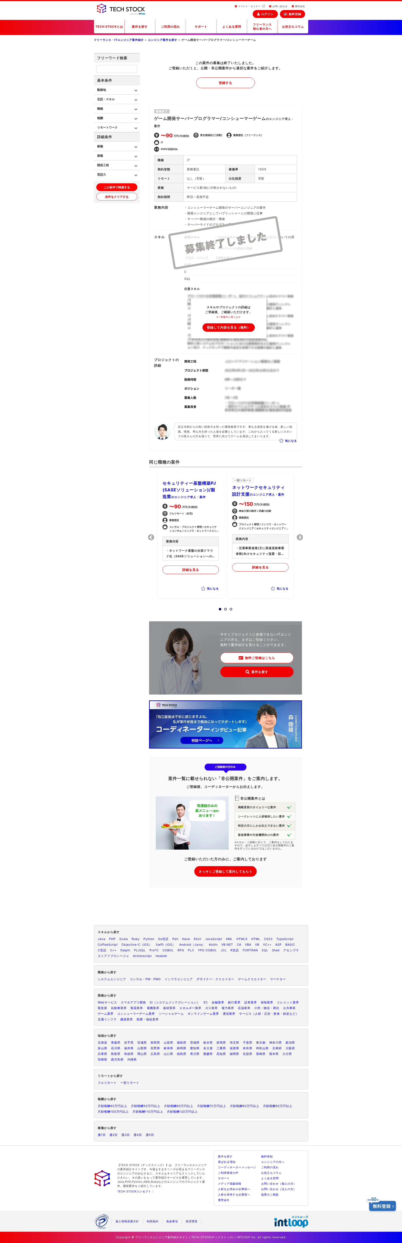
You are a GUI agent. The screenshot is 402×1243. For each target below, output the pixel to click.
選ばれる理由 (227, 1161)
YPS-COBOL (207, 950)
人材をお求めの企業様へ (234, 1189)
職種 (100, 108)
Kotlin (213, 944)
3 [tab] (230, 608)
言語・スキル (106, 99)
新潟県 (290, 1042)
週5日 (150, 1134)
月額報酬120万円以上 (182, 1111)
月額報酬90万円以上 (277, 1106)
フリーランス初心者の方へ (262, 26)
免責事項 (172, 1221)
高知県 (221, 1054)
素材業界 (169, 1008)
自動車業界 (119, 1008)
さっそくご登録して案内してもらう (225, 871)
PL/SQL (140, 950)
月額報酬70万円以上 (211, 1106)
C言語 (102, 950)
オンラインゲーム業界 (203, 1013)
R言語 (235, 950)
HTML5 (241, 939)
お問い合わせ (279, 6)
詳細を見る (190, 570)
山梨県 (142, 1048)
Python (148, 939)
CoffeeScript (108, 944)
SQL (265, 950)
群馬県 (221, 1042)
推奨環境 (191, 1221)
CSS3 (268, 939)
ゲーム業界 (105, 1013)
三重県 (221, 1048)
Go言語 (163, 939)
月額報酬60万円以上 (178, 1106)
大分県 (287, 1054)
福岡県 (234, 1054)
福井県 (129, 1048)
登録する (225, 83)
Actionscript (142, 956)
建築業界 (126, 1019)
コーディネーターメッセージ (237, 1167)
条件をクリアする (117, 196)
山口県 (168, 1054)
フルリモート (107, 1082)
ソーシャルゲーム (171, 1013)
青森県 (115, 1042)
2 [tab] (224, 608)
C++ (113, 950)
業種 (100, 155)
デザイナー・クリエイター (215, 979)
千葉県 (247, 1042)
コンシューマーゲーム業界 (136, 1013)
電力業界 (228, 1008)
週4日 (138, 1134)
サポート (201, 26)
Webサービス (107, 1002)
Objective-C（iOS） (136, 944)
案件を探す (140, 26)
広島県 (155, 1054)
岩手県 (129, 1042)
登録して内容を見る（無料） (228, 327)
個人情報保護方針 (127, 1221)
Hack (186, 939)
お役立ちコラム (293, 26)
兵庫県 (102, 1054)
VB (257, 944)
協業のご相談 (270, 1194)
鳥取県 (115, 1054)
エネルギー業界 (190, 1008)
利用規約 (152, 1221)
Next (300, 537)
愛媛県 (208, 1054)
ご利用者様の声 (228, 1172)
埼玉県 (234, 1042)
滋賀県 (234, 1048)
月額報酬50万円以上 (145, 1106)
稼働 (100, 146)
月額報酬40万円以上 (112, 1106)
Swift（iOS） (165, 944)
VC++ (267, 944)
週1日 (102, 1134)
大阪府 (290, 1048)
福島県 (181, 1042)
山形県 (168, 1042)
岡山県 (142, 1054)
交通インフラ (107, 1019)
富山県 (102, 1048)
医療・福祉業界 (148, 1019)
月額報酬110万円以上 (148, 1111)
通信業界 (229, 1013)
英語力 (101, 174)
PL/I (191, 950)
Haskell (161, 956)
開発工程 (103, 165)
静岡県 (181, 1048)
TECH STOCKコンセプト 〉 (136, 1191)
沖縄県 (132, 1059)
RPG (181, 950)
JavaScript (213, 939)
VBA (248, 944)
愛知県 (195, 1048)
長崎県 (260, 1054)
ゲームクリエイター (252, 979)
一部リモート (129, 1082)
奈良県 (247, 1048)
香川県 (195, 1054)
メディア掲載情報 (229, 1183)
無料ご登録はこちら (260, 658)
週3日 (125, 1134)
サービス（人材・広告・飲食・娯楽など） (269, 1013)
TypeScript (285, 939)
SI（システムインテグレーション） (175, 1002)
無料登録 (295, 14)
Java (101, 939)
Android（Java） (192, 944)
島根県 (129, 1054)
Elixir (197, 939)
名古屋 (208, 1048)
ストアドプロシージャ (113, 956)
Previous (151, 537)
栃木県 (208, 1042)
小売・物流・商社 (266, 1008)
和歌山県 (262, 1048)
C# (239, 944)
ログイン (267, 14)
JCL (224, 950)
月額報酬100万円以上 (113, 1111)
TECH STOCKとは (109, 26)
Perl (175, 939)
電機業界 (153, 1008)
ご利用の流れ (170, 26)
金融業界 (218, 1002)
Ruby (136, 939)
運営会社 (299, 6)
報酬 (100, 118)
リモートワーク (107, 127)
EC (206, 1002)
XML (229, 939)
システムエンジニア (112, 979)
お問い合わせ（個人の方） (278, 1183)
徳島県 (181, 1054)
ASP (278, 944)
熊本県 (274, 1054)
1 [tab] (219, 608)
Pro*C (154, 950)
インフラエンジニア (179, 979)
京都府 (277, 1048)
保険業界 (267, 1002)
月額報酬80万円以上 (244, 1106)
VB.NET (227, 944)
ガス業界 (211, 1008)
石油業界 (244, 1008)
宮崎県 (102, 1059)
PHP (112, 939)
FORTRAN (250, 950)
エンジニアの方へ (273, 1161)
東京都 (260, 1042)
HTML (255, 939)
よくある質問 (231, 26)
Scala (123, 939)
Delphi (125, 950)
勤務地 (101, 89)
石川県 (115, 1048)
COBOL (168, 950)
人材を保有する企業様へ (234, 1194)
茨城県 (195, 1042)
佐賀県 (247, 1054)
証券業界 (250, 1002)
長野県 (155, 1048)
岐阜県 (168, 1048)
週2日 (114, 1134)
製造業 (102, 1008)
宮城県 (142, 1042)
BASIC (290, 944)
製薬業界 (136, 1008)
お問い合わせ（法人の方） (278, 1189)
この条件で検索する (117, 187)
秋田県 (155, 1042)
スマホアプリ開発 (133, 1002)
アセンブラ (291, 950)
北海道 (102, 1042)
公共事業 (289, 1008)
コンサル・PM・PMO (145, 979)
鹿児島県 (117, 1059)
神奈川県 (275, 1042)
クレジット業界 (288, 1002)
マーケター (278, 979)
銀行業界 (234, 1002)
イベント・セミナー (249, 6)
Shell (276, 950)
